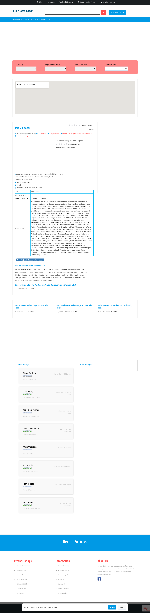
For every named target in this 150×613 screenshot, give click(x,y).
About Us (61, 579)
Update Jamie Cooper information (30, 260)
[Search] (103, 12)
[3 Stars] (74, 125)
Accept (112, 607)
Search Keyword (111, 65)
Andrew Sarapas (21, 575)
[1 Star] (70, 125)
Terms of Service (63, 589)
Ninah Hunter (21, 570)
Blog (40, 2)
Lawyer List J (54, 133)
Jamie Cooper (64, 311)
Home (17, 19)
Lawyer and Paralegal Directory (61, 2)
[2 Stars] (72, 125)
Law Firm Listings (109, 2)
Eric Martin (20, 593)
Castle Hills (34, 19)
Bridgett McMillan (22, 584)
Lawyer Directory (63, 566)
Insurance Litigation (24, 136)
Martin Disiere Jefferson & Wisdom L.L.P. (77, 133)
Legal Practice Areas (87, 2)
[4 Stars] (77, 125)
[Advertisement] (75, 40)
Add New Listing (117, 12)
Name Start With (81, 65)
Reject (122, 607)
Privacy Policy (62, 593)
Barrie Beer (22, 289)
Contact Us (61, 584)
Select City (19, 65)
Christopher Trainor (23, 566)
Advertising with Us (64, 575)
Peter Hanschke (21, 579)
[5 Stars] (79, 125)
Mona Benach (21, 589)
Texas (25, 19)
